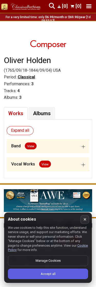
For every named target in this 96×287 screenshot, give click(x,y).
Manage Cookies (48, 260)
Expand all (20, 130)
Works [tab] (15, 113)
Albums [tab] (42, 113)
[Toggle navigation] (89, 6)
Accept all (48, 274)
